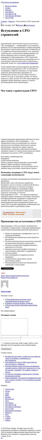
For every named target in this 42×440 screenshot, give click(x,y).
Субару (8, 418)
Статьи (7, 8)
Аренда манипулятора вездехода (15, 276)
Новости (8, 10)
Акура (7, 391)
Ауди (7, 393)
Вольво (8, 397)
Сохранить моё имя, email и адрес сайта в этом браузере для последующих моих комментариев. (19, 344)
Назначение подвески (13, 411)
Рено (7, 414)
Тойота (7, 420)
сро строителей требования (28, 63)
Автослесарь (30, 25)
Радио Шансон (9, 277)
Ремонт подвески (26, 303)
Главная (4, 21)
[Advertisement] (21, 115)
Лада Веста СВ (10, 14)
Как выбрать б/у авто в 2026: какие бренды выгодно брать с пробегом (21, 363)
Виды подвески (11, 6)
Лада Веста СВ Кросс (13, 16)
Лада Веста (9, 12)
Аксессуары (9, 389)
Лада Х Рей (9, 18)
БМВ (7, 395)
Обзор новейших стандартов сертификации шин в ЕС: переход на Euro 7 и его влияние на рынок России (23, 380)
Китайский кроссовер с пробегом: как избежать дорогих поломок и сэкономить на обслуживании (22, 358)
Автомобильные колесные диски (17, 301)
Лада (7, 401)
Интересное (9, 399)
